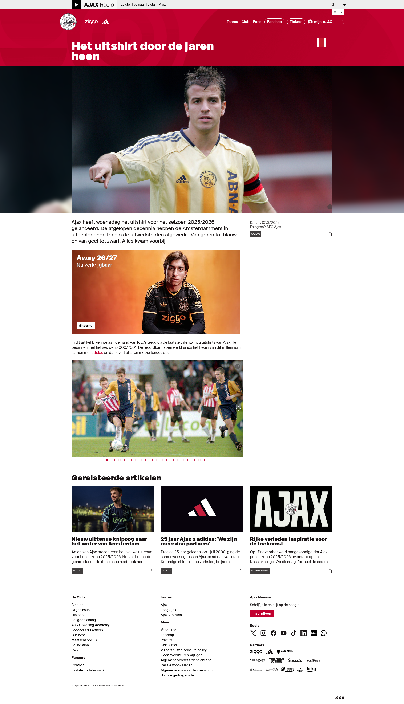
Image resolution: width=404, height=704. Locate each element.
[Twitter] (253, 633)
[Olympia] (272, 670)
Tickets (296, 22)
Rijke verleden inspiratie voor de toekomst (288, 541)
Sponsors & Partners (87, 630)
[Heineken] (300, 670)
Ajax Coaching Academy (90, 625)
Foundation (80, 645)
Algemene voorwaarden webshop (187, 670)
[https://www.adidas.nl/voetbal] (105, 21)
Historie (78, 615)
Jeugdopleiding (84, 620)
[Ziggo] (91, 21)
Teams (232, 22)
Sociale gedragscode (177, 675)
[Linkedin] (303, 633)
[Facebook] (273, 633)
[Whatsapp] (324, 633)
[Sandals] (295, 660)
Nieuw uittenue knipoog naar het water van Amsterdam (109, 541)
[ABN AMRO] (285, 651)
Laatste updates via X (88, 670)
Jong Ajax (168, 610)
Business (78, 635)
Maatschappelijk (84, 640)
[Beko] (311, 670)
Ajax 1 (165, 605)
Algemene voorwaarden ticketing (186, 660)
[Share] (329, 234)
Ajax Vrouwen (171, 615)
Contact (78, 665)
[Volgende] (234, 408)
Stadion (77, 605)
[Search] (341, 21)
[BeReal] (314, 633)
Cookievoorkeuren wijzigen (181, 655)
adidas (97, 352)
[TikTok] (293, 633)
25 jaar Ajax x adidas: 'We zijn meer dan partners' (199, 541)
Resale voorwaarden (176, 665)
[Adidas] (270, 651)
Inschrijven (261, 613)
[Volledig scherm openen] (329, 206)
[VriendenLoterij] (276, 661)
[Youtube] (283, 633)
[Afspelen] (76, 4)
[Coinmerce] (256, 670)
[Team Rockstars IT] (313, 661)
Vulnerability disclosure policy (183, 650)
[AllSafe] (287, 670)
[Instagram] (263, 633)
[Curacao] (257, 661)
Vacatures (168, 630)
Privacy (166, 640)
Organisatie (81, 610)
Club (245, 22)
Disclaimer (169, 645)
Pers (75, 650)
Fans (257, 22)
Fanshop (274, 22)
